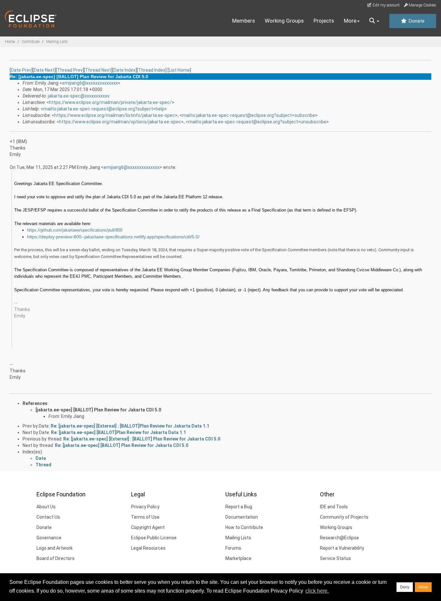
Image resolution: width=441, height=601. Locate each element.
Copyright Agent (148, 527)
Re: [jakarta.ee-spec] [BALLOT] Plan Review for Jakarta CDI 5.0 (121, 445)
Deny (404, 587)
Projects (323, 20)
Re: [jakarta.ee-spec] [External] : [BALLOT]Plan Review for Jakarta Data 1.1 (130, 426)
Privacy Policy (145, 506)
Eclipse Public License (154, 537)
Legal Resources (148, 548)
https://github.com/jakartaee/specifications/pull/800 (74, 230)
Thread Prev (70, 70)
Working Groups (284, 20)
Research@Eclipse (339, 537)
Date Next (44, 70)
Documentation (241, 517)
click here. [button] (317, 591)
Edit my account (386, 5)
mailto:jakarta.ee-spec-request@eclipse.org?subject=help (103, 108)
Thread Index (151, 70)
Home (10, 41)
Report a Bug (238, 506)
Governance (48, 537)
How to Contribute (244, 527)
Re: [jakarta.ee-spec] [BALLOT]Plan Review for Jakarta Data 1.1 (118, 432)
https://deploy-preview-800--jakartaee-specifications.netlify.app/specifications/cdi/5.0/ (113, 236)
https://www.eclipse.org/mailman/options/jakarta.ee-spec (120, 121)
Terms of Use (145, 517)
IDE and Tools (334, 506)
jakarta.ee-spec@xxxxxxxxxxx (78, 95)
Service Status (335, 558)
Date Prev (21, 70)
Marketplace (238, 558)
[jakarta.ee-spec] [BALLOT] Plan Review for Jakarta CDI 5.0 (98, 409)
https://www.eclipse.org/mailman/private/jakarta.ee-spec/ (110, 102)
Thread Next (98, 70)
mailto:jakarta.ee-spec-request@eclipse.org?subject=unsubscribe (257, 121)
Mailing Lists (57, 41)
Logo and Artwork (54, 548)
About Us (46, 506)
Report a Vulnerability (342, 548)
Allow (423, 587)
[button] (374, 21)
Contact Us (48, 517)
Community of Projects (344, 517)
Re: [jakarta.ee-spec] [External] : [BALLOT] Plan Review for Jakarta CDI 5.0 (141, 438)
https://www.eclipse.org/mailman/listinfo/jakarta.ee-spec (114, 115)
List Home (179, 70)
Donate (416, 21)
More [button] (350, 20)
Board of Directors (55, 558)
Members (243, 20)
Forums (233, 548)
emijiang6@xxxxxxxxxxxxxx (90, 83)
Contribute (30, 41)
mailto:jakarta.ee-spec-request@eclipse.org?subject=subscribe (248, 115)
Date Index (125, 70)
